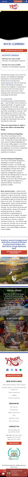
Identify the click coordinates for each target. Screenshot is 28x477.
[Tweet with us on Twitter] (12, 370)
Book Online (18, 1)
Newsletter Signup (14, 375)
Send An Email (14, 443)
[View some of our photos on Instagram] (16, 370)
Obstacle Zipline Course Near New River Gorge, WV (14, 388)
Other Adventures (14, 392)
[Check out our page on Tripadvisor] (20, 370)
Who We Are (14, 407)
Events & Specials (14, 398)
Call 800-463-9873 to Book (14, 50)
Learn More (14, 269)
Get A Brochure (14, 421)
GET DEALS (14, 312)
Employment (14, 410)
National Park (9, 83)
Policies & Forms (14, 418)
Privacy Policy (14, 467)
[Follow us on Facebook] (7, 370)
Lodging (14, 395)
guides (10, 101)
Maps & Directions (14, 412)
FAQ (14, 415)
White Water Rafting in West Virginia (14, 385)
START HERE (14, 348)
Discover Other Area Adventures (14, 252)
